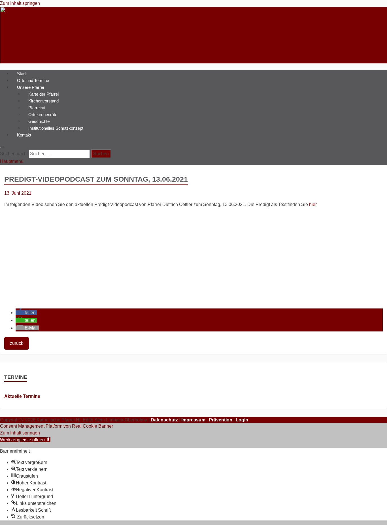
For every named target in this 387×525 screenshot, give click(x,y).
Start (21, 73)
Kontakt (24, 134)
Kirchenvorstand (43, 100)
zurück (16, 343)
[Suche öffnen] (2, 147)
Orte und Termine (33, 80)
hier (312, 204)
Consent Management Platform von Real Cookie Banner (56, 426)
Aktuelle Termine (22, 396)
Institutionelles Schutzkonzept (55, 127)
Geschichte (39, 121)
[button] (26, 312)
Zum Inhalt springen (20, 3)
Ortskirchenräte (42, 114)
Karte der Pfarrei (43, 93)
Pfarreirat (36, 107)
